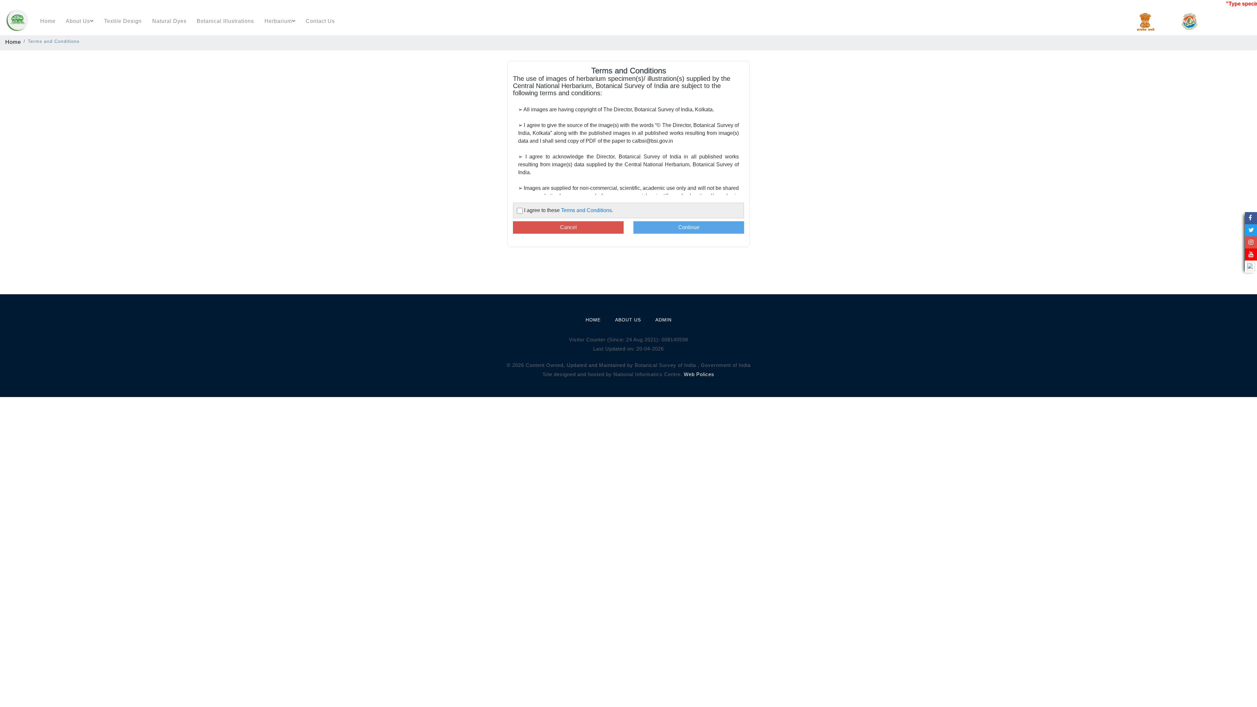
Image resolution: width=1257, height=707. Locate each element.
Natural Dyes (169, 21)
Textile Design (123, 21)
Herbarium (278, 21)
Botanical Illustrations (225, 21)
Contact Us (320, 21)
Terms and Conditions (586, 210)
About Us (78, 21)
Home (48, 21)
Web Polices (699, 374)
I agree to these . (568, 210)
